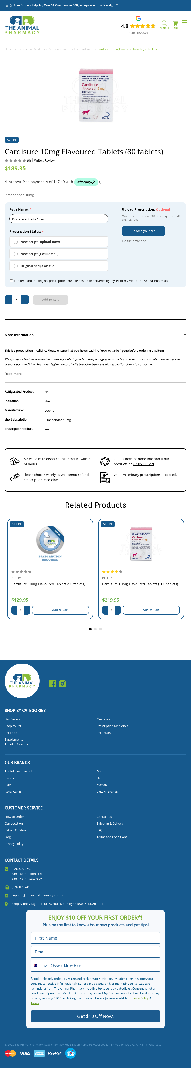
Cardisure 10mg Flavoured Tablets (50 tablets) (48, 584)
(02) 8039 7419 (21, 887)
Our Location (14, 823)
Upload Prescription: (146, 209)
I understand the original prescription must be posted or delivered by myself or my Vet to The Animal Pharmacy (91, 281)
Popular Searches (17, 744)
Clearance (103, 719)
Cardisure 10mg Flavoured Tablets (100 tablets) (140, 584)
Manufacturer (14, 410)
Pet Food (11, 733)
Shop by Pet (13, 726)
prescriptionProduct (19, 429)
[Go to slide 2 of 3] (95, 629)
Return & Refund (16, 830)
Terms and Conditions (112, 837)
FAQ (99, 830)
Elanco (9, 778)
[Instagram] (62, 683)
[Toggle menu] (184, 22)
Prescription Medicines (112, 726)
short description (16, 419)
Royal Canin (13, 791)
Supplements (14, 739)
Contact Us (104, 817)
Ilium (8, 785)
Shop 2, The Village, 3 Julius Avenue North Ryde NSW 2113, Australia (58, 904)
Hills (99, 778)
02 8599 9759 (143, 464)
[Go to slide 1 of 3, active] (90, 629)
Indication (12, 401)
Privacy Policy (14, 844)
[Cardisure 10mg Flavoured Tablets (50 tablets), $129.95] (50, 543)
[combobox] (39, 965)
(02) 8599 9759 (21, 869)
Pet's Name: (20, 209)
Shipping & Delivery (110, 823)
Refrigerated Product (19, 391)
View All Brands (107, 791)
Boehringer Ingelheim (19, 771)
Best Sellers (12, 719)
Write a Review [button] (44, 160)
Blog (8, 837)
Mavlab (102, 785)
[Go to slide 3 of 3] (100, 629)
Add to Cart (60, 610)
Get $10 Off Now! (95, 1016)
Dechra (101, 771)
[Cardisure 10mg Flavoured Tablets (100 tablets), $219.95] (141, 543)
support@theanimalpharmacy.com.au (38, 895)
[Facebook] (52, 683)
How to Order (110, 350)
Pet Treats (104, 733)
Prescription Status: (26, 231)
